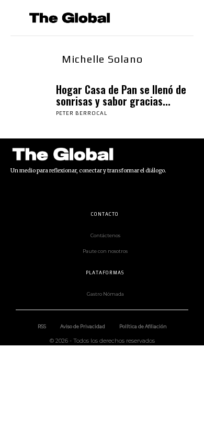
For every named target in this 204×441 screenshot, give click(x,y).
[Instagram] (39, 191)
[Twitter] (110, 191)
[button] (181, 17)
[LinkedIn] (63, 191)
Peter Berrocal (81, 113)
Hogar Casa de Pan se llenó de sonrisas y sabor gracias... (121, 95)
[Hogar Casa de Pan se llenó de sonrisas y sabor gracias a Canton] (30, 99)
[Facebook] (15, 191)
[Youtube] (133, 191)
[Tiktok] (86, 191)
